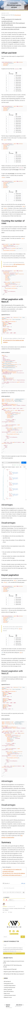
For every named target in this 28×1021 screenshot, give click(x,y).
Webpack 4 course (8, 997)
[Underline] (7, 892)
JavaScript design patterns (9, 985)
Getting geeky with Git (8, 983)
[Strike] (9, 892)
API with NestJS (18, 15)
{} (18, 892)
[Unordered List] (12, 892)
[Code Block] (15, 892)
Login (24, 883)
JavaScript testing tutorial (9, 987)
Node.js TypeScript (8, 989)
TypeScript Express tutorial (9, 995)
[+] (20, 892)
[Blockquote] (14, 892)
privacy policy (18, 951)
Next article (19, 1004)
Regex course (7, 993)
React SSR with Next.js (9, 991)
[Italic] (5, 892)
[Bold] (4, 892)
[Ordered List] (10, 892)
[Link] (17, 892)
